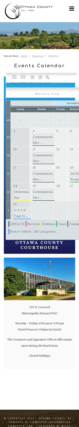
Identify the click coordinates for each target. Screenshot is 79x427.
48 (8, 120)
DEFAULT (17, 224)
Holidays (48, 224)
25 (34, 186)
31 (14, 204)
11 (34, 149)
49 (8, 137)
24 (15, 186)
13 (71, 149)
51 (8, 174)
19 (58, 167)
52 (8, 192)
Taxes (62, 224)
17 (14, 167)
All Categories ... (46, 231)
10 (15, 149)
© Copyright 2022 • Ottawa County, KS (38, 418)
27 (71, 186)
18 (34, 167)
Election (33, 224)
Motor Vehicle (21, 231)
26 (58, 186)
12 (57, 149)
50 (8, 155)
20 (72, 167)
